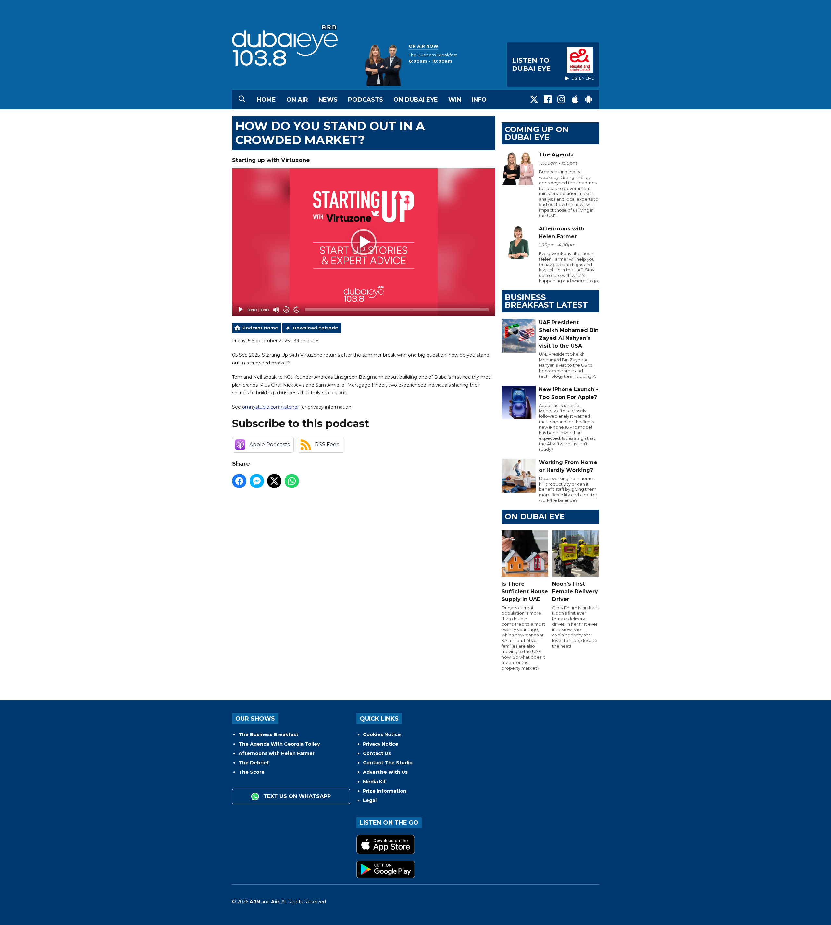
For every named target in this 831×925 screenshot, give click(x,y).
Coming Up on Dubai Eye (537, 133)
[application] (363, 242)
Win (454, 99)
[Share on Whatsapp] (292, 481)
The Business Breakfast (268, 734)
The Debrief (254, 763)
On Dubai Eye (415, 99)
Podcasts (365, 99)
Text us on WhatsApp (296, 796)
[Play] (240, 309)
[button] (364, 242)
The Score (252, 772)
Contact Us (377, 753)
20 (286, 309)
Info (479, 99)
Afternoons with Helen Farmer (277, 753)
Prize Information (384, 791)
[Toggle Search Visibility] (242, 99)
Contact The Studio (388, 763)
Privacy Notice (380, 744)
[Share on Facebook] (239, 481)
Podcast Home (260, 327)
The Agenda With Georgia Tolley (279, 744)
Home (266, 99)
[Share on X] (274, 481)
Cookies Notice (382, 734)
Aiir (275, 902)
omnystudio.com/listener (270, 407)
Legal (370, 800)
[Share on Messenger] (257, 481)
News (328, 99)
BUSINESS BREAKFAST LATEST (546, 301)
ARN (255, 902)
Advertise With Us (385, 772)
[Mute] (276, 309)
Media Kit (374, 781)
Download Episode (315, 327)
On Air (297, 99)
